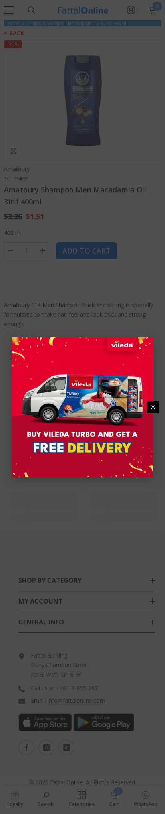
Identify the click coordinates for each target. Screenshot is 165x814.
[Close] (153, 407)
